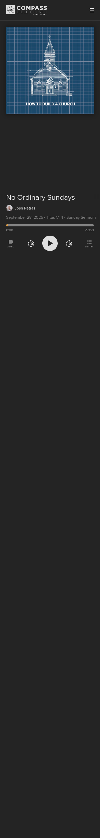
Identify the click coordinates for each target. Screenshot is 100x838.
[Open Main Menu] (91, 10)
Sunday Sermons (81, 217)
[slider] (50, 225)
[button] (31, 244)
